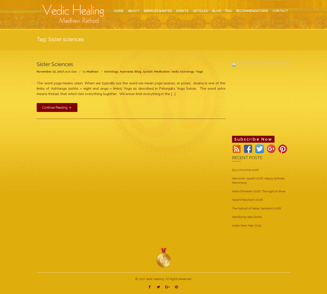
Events (182, 11)
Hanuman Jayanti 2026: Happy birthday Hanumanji (258, 180)
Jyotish (148, 71)
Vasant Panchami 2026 (247, 199)
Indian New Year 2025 (246, 225)
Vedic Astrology (182, 71)
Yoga (199, 71)
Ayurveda (126, 71)
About (133, 11)
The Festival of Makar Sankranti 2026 (256, 208)
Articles (200, 11)
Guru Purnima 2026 (245, 170)
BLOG (216, 11)
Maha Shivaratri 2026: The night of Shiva (258, 191)
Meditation (162, 71)
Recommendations (252, 11)
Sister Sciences (55, 64)
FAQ (229, 11)
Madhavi (92, 71)
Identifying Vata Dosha (247, 217)
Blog (138, 71)
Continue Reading (55, 107)
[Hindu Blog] (163, 258)
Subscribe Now (253, 139)
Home (118, 11)
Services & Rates (158, 11)
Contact (280, 11)
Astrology (111, 71)
